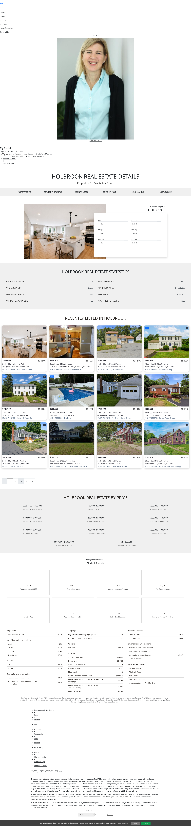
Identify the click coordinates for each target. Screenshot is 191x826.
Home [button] (2, 12)
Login (2, 151)
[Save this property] (44, 328)
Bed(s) (100, 230)
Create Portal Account (15, 151)
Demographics (138, 192)
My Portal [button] (3, 24)
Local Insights (166, 192)
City (35, 724)
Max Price (135, 220)
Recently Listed (81, 192)
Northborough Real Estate (44, 710)
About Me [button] (3, 20)
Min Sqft (101, 239)
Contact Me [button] (4, 32)
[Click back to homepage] (14, 155)
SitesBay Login (39, 762)
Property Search (25, 192)
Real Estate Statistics (53, 192)
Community (38, 734)
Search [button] (2, 16)
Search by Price (109, 192)
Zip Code (37, 729)
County (37, 720)
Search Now (153, 250)
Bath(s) (134, 230)
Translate (110, 815)
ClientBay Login (40, 757)
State (36, 715)
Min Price (102, 220)
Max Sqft (134, 239)
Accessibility (38, 747)
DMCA (36, 752)
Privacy (37, 743)
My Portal (40, 156)
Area (36, 739)
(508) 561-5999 (95, 140)
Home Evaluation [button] (6, 28)
